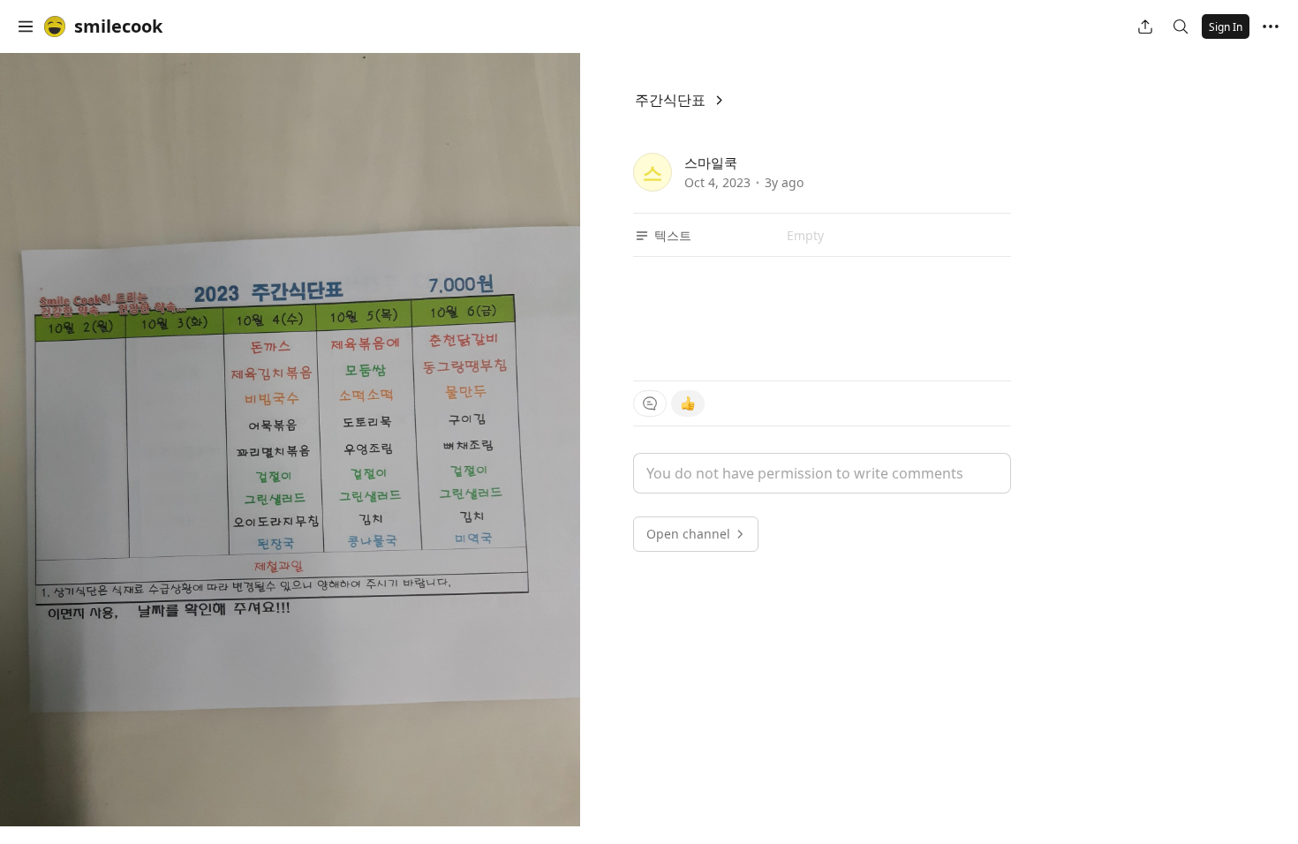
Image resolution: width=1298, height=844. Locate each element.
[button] (25, 26)
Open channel (688, 533)
